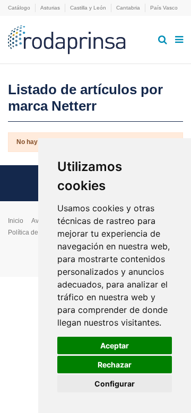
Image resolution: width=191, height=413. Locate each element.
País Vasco (164, 8)
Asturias (51, 8)
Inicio (15, 221)
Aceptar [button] (114, 345)
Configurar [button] (114, 383)
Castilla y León (89, 8)
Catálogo (20, 8)
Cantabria (129, 8)
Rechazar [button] (115, 364)
